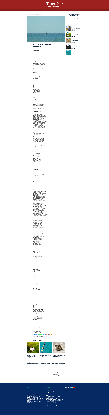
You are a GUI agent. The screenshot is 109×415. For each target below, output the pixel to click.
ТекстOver (54, 4)
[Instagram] (47, 334)
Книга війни (53, 10)
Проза (72, 45)
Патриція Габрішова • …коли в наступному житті (59, 356)
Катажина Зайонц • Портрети (45, 355)
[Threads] (69, 387)
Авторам (63, 10)
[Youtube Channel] (74, 387)
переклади (43, 336)
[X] (66, 387)
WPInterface (56, 411)
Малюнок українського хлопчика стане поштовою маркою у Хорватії (76, 40)
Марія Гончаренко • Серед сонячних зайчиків (53, 391)
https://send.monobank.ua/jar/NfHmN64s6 (74, 18)
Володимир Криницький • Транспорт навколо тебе (54, 393)
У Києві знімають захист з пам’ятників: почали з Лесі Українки (75, 28)
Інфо (66, 10)
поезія (46, 336)
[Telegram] (44, 334)
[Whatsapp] (40, 334)
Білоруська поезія (39, 336)
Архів (57, 10)
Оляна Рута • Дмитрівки (50, 392)
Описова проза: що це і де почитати (51, 398)
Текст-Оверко (47, 10)
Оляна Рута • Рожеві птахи (50, 390)
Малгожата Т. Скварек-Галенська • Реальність (31, 356)
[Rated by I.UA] (66, 390)
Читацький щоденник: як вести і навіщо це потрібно (54, 399)
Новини (72, 38)
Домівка (42, 10)
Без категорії (73, 26)
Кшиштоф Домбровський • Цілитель (75, 46)
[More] (50, 334)
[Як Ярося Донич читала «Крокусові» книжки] (1, 207)
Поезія (34, 42)
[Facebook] (65, 387)
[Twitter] (37, 334)
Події (60, 10)
